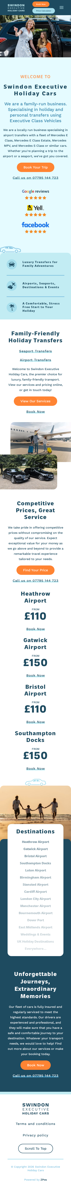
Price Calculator (43, 11)
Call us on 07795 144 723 (36, 178)
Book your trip (35, 167)
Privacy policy (35, 1135)
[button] (61, 7)
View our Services (35, 401)
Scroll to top (35, 1148)
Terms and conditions (35, 1124)
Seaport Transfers (35, 351)
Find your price (35, 570)
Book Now (41, 4)
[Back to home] (16, 7)
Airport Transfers (35, 360)
